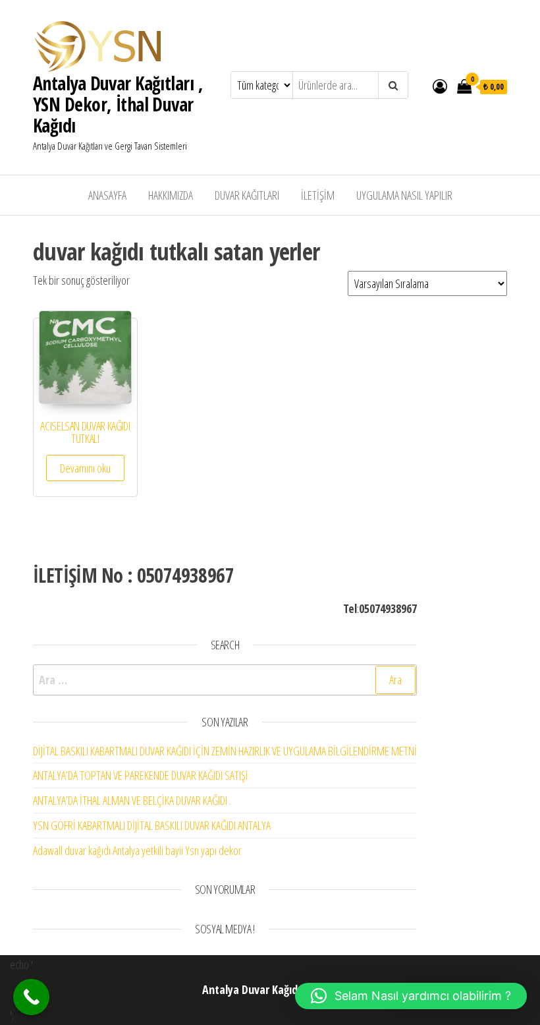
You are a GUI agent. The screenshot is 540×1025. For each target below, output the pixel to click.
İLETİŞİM (318, 195)
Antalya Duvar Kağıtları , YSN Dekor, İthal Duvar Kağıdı (118, 104)
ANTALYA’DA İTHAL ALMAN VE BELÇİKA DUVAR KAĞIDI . (132, 800)
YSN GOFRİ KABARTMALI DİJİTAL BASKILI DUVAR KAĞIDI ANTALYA (152, 825)
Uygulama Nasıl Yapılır (404, 195)
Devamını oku (85, 468)
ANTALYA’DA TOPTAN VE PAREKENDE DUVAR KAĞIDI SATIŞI (140, 775)
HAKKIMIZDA (170, 195)
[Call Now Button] (31, 997)
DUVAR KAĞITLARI (247, 195)
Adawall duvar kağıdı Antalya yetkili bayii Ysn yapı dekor (137, 850)
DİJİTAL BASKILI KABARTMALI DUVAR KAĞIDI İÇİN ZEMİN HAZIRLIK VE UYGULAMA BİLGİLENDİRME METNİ (225, 751)
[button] (411, 996)
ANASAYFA (107, 195)
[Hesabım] (440, 86)
